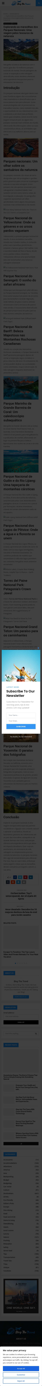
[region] (21, 1366)
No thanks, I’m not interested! (21, 737)
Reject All (21, 1381)
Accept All (21, 1368)
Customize (21, 1375)
